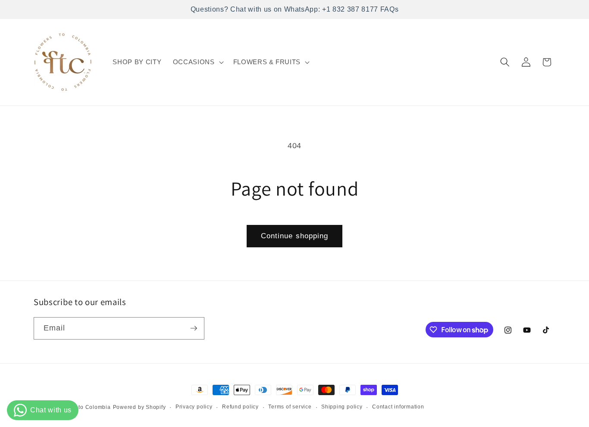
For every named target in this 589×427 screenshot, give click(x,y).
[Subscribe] (193, 328)
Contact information (398, 407)
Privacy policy (194, 407)
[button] (197, 62)
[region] (294, 9)
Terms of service (289, 407)
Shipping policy (342, 407)
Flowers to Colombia (83, 407)
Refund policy (240, 407)
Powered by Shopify (139, 407)
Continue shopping (295, 236)
